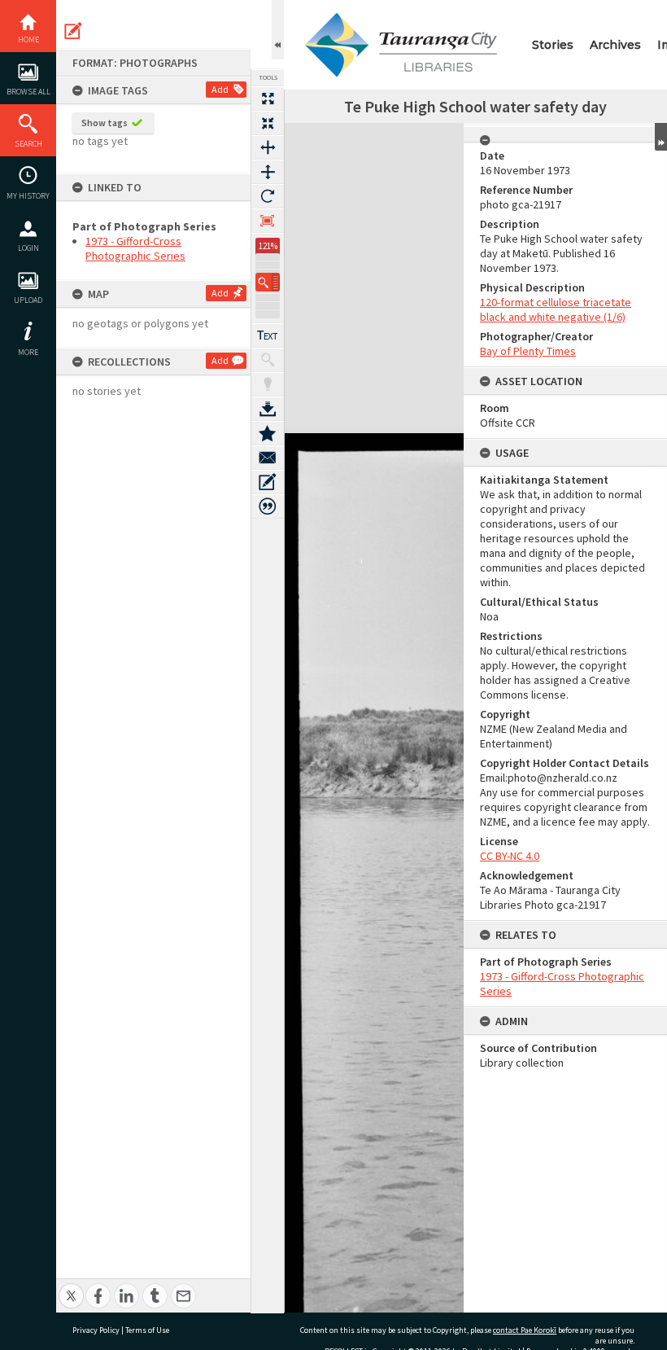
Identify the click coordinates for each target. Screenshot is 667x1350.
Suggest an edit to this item (73, 31)
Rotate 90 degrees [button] (267, 196)
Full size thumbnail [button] (267, 98)
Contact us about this (267, 457)
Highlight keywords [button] (267, 384)
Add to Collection (267, 433)
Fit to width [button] (267, 147)
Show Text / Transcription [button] (267, 335)
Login (28, 248)
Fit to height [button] (267, 172)
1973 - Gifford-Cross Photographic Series (135, 248)
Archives (615, 44)
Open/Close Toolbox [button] (278, 29)
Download (267, 409)
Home (28, 39)
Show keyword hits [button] (267, 360)
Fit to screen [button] (267, 123)
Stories (552, 44)
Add (220, 89)
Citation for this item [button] (267, 506)
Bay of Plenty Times (528, 351)
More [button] (28, 352)
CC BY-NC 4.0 (509, 855)
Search (28, 143)
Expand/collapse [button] (661, 137)
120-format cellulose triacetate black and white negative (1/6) (555, 309)
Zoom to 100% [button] (267, 220)
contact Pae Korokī (524, 1330)
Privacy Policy (96, 1330)
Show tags (104, 122)
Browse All (28, 91)
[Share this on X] (71, 1287)
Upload (28, 300)
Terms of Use (147, 1330)
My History (28, 196)
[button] (267, 282)
